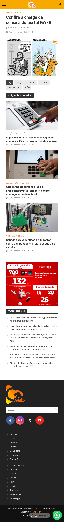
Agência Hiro (36, 512)
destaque (43, 82)
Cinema (14, 446)
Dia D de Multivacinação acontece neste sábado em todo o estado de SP (32, 365)
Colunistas (15, 450)
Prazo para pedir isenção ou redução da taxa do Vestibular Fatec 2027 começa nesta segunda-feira (33, 337)
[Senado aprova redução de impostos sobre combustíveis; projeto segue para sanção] (32, 217)
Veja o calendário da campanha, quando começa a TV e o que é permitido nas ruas (31, 139)
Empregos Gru (17, 465)
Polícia (13, 477)
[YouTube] (39, 420)
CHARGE (10, 12)
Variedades (15, 494)
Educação (14, 459)
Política (18, 12)
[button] (57, 515)
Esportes (14, 469)
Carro (12, 438)
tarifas (27, 87)
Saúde (13, 486)
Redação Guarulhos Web (19, 27)
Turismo (14, 490)
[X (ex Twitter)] (30, 420)
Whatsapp (15, 498)
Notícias (10, 236)
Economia (14, 455)
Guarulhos (30, 82)
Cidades (14, 442)
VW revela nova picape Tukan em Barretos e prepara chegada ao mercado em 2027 (31, 348)
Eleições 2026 (13, 133)
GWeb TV (14, 473)
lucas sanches (14, 87)
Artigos (13, 434)
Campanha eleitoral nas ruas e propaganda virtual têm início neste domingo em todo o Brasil (28, 190)
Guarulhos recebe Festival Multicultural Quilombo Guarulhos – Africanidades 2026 (33, 328)
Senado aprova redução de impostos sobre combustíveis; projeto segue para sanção (30, 243)
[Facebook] (10, 420)
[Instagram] (20, 420)
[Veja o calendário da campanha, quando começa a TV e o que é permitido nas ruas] (32, 114)
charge (19, 82)
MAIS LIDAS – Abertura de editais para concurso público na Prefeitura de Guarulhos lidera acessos (34, 356)
